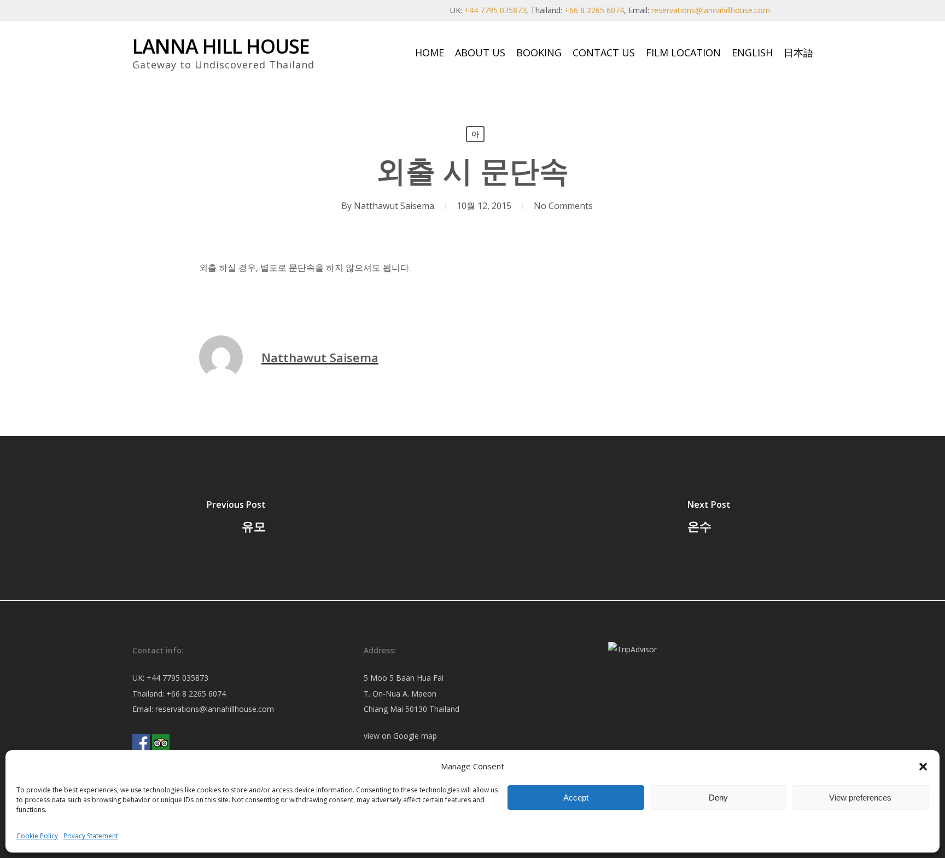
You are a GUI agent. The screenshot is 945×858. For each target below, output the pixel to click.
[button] (923, 766)
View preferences (860, 797)
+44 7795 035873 (495, 10)
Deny (718, 797)
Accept (575, 797)
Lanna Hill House (221, 46)
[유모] (236, 518)
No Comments (563, 206)
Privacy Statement (90, 835)
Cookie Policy (37, 835)
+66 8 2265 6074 (594, 10)
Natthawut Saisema (394, 206)
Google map (415, 736)
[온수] (708, 518)
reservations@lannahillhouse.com (710, 10)
